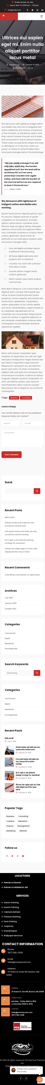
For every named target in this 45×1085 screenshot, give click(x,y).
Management (24, 826)
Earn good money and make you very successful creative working (27, 761)
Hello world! (10, 517)
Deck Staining (10, 921)
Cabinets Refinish (12, 912)
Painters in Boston (12, 882)
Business (14, 398)
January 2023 (10, 603)
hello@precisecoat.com (19, 962)
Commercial (20, 68)
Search (8, 482)
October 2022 (10, 609)
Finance (9, 826)
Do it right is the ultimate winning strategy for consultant (28, 773)
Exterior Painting (11, 907)
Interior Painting (11, 902)
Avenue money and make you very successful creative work (28, 748)
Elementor (22, 821)
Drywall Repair (10, 931)
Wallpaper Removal (13, 935)
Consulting (26, 398)
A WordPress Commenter (15, 575)
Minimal (23, 831)
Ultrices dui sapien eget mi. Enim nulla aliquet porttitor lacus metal (28, 787)
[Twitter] (32, 10)
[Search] (37, 673)
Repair (7, 638)
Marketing (10, 831)
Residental (9, 643)
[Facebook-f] (27, 10)
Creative (10, 821)
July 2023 (9, 598)
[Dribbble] (37, 10)
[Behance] (42, 10)
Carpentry (8, 926)
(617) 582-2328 (15, 952)
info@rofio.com (14, 10)
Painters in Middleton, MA (16, 887)
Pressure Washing (12, 916)
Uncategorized (11, 648)
